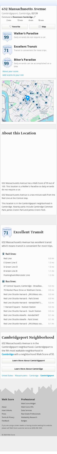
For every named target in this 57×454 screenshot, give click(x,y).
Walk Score (8, 399)
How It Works (7, 410)
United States (7, 376)
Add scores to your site (13, 75)
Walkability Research (29, 417)
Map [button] (44, 27)
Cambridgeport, (10, 13)
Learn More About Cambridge (28, 369)
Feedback (5, 421)
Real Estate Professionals (31, 414)
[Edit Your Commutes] (34, 16)
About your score (10, 71)
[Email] (12, 403)
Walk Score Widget (28, 404)
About (4, 407)
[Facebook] (7, 403)
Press (4, 414)
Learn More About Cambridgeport (28, 360)
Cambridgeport (47, 376)
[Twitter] (3, 403)
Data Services (26, 410)
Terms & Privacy (8, 417)
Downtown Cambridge (23, 17)
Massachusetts (21, 376)
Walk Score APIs (27, 407)
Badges (24, 421)
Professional (28, 399)
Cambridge (24, 13)
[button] (28, 98)
